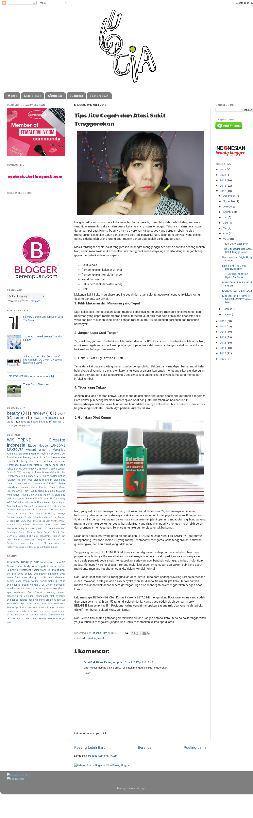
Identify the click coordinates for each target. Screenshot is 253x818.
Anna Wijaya (24, 506)
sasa (36, 547)
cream (26, 581)
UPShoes (51, 539)
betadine (91, 638)
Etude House (38, 445)
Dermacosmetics (15, 517)
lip (49, 569)
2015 (223, 326)
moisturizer (58, 569)
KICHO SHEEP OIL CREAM (237, 290)
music (10, 425)
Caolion (38, 509)
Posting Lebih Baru (90, 747)
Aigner (62, 502)
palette (23, 599)
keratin (55, 611)
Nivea (25, 494)
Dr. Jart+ (29, 517)
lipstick (44, 566)
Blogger (141, 788)
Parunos (31, 532)
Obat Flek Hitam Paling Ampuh (103, 662)
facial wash (39, 569)
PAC (63, 528)
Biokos (37, 479)
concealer (59, 584)
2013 (223, 337)
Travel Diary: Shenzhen (36, 384)
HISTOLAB (21, 521)
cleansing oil (14, 596)
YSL (59, 539)
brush (62, 607)
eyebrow (60, 596)
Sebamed (23, 536)
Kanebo (25, 487)
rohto (10, 468)
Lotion (62, 581)
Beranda (145, 747)
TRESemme (46, 536)
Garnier (35, 453)
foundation (21, 577)
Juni (225, 222)
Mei (225, 228)
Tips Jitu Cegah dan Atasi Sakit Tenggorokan (237, 250)
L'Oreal (52, 487)
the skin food (24, 479)
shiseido (46, 502)
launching (12, 569)
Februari (228, 308)
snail (55, 618)
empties (11, 611)
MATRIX (39, 491)
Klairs (34, 487)
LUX (42, 457)
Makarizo (58, 450)
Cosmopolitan (22, 483)
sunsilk (54, 547)
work (27, 425)
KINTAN (27, 524)
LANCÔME (57, 445)
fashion (19, 418)
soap (31, 599)
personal (53, 417)
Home (12, 96)
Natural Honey (42, 464)
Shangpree (18, 498)
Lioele (45, 472)
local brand (47, 562)
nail (41, 588)
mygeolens (18, 547)
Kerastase (38, 524)
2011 (223, 347)
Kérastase (13, 464)
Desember (229, 195)
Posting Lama (195, 747)
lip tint (35, 588)
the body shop (25, 461)
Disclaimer (32, 96)
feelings (57, 422)
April (226, 233)
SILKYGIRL (12, 536)
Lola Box (29, 491)
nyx (63, 457)
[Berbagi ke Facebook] (144, 633)
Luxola (56, 524)
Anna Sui (12, 453)
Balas (87, 672)
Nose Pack (59, 603)
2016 (223, 321)
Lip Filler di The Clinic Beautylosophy (234, 267)
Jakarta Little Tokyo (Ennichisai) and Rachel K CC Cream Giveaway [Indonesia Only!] (42, 359)
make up (53, 581)
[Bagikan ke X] (141, 633)
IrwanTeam (13, 487)
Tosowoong (29, 539)
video (10, 421)
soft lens (47, 577)
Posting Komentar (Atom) (103, 755)
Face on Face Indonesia (50, 461)
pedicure (34, 614)
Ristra (39, 532)
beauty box (31, 573)
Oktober (228, 206)
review (38, 413)
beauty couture (26, 543)
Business (76, 96)
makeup (26, 562)
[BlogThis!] (137, 633)
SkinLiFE (47, 498)
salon (53, 566)
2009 (223, 358)
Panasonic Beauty (16, 532)
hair (36, 562)
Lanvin (47, 524)
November (229, 201)
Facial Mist (46, 603)
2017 (223, 191)
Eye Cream (34, 592)
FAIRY (62, 483)
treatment (25, 569)
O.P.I (40, 528)
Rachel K (48, 494)
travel (37, 417)
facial (43, 581)
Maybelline (26, 464)
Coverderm (39, 483)
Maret (226, 238)
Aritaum (36, 506)
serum (61, 566)
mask (19, 566)
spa (9, 592)
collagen (29, 596)
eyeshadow (13, 588)
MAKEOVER (15, 450)
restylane (29, 547)
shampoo (34, 577)
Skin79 (38, 498)
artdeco (22, 502)
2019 (223, 180)
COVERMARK (42, 468)
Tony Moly (59, 498)
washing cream (44, 599)
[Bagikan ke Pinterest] (148, 633)
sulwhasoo (45, 547)
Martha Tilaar (14, 528)
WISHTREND (19, 440)
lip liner (15, 614)
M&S (63, 524)
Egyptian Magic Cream (46, 517)
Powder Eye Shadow (16, 607)
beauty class (14, 581)
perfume (11, 573)
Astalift (43, 506)
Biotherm (47, 479)
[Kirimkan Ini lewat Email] (133, 633)
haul (14, 584)
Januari (227, 314)
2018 (223, 185)
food (23, 421)
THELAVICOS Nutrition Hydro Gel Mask (235, 275)
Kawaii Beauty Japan (27, 457)
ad (83, 638)
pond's (11, 461)
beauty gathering (49, 573)
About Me (55, 96)
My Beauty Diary (29, 528)
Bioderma (24, 453)
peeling (43, 614)
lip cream (23, 584)
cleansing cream (54, 592)
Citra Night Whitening (42, 513)
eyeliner (35, 581)
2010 (223, 353)
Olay (31, 494)
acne (20, 573)
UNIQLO (41, 539)
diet (52, 596)
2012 (223, 342)
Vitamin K (44, 607)
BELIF (51, 506)
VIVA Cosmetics (56, 476)
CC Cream (47, 584)
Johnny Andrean (31, 472)
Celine (62, 509)
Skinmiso (33, 536)
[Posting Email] (126, 632)
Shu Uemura (53, 457)
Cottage (61, 513)
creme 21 (41, 543)
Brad (31, 509)
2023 (223, 169)
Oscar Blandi (54, 528)
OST (45, 528)
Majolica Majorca (55, 491)
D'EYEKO (52, 483)
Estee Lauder (58, 468)
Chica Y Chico (16, 513)
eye (9, 584)
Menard (30, 450)
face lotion (33, 611)
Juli (225, 217)
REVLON (54, 453)
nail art (24, 614)
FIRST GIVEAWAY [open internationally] (31, 376)
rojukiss (11, 479)
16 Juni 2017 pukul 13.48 (138, 662)
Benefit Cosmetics (24, 468)
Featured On (99, 96)
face (58, 562)
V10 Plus (41, 476)
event (61, 413)
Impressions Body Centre (45, 521)
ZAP (15, 502)
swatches (19, 592)
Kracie (42, 487)
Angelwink (12, 506)
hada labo (59, 464)
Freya (12, 521)
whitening (60, 577)
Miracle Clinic (19, 476)
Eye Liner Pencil (30, 603)
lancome (44, 450)
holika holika (34, 502)
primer (33, 618)
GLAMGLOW (14, 472)
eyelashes (12, 599)
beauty (13, 413)
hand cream (45, 611)
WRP (9, 502)
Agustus (228, 211)
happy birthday (39, 421)
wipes (57, 599)
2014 (223, 331)
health (101, 638)
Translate (34, 300)
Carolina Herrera (50, 509)
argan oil (54, 607)
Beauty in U (23, 509)
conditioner (42, 596)
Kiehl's (44, 453)
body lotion (31, 566)
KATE (19, 524)
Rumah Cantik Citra (54, 532)
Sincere (29, 498)
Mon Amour (13, 494)
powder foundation (54, 588)
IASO (29, 521)
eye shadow (21, 611)
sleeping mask (44, 618)
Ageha (55, 502)
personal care (22, 618)
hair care (26, 588)
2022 (223, 174)
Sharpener (32, 607)
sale (19, 425)
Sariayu (32, 476)
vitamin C (35, 584)
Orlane (38, 494)
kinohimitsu (53, 543)
